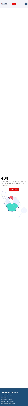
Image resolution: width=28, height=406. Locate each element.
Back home (14, 189)
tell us (7, 185)
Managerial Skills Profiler (6, 395)
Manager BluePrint (5, 397)
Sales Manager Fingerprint (7, 399)
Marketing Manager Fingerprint (7, 401)
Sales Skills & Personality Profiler (8, 403)
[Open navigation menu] (26, 4)
